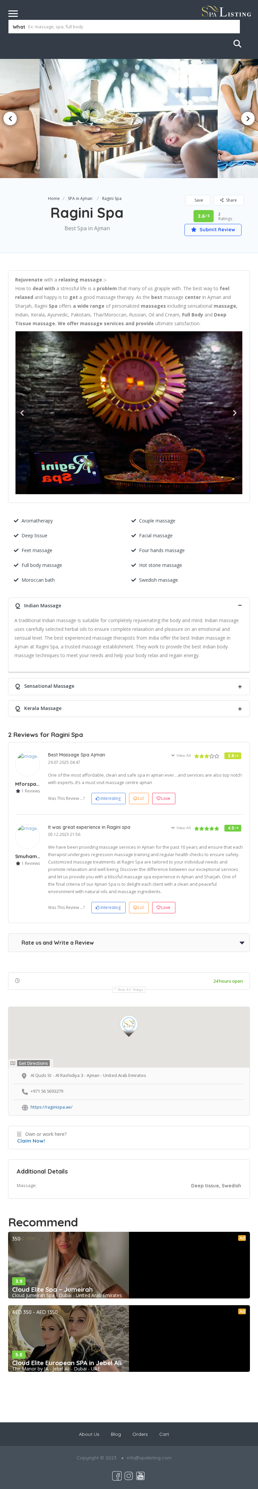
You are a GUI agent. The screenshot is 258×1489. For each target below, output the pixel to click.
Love (165, 798)
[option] (129, 118)
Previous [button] (10, 118)
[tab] (129, 605)
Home (54, 198)
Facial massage (156, 535)
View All (183, 755)
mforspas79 (30, 784)
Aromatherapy (37, 520)
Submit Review (216, 230)
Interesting (110, 798)
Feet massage (37, 550)
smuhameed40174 (37, 856)
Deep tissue (34, 535)
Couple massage (157, 520)
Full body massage (42, 565)
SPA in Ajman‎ (80, 198)
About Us (89, 1434)
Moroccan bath (38, 580)
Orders (140, 1434)
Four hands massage (162, 550)
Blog (116, 1434)
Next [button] (248, 118)
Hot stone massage (160, 565)
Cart (164, 1434)
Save (198, 200)
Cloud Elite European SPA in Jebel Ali (66, 1362)
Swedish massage (158, 580)
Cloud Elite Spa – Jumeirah (52, 1289)
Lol (141, 798)
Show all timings (130, 989)
